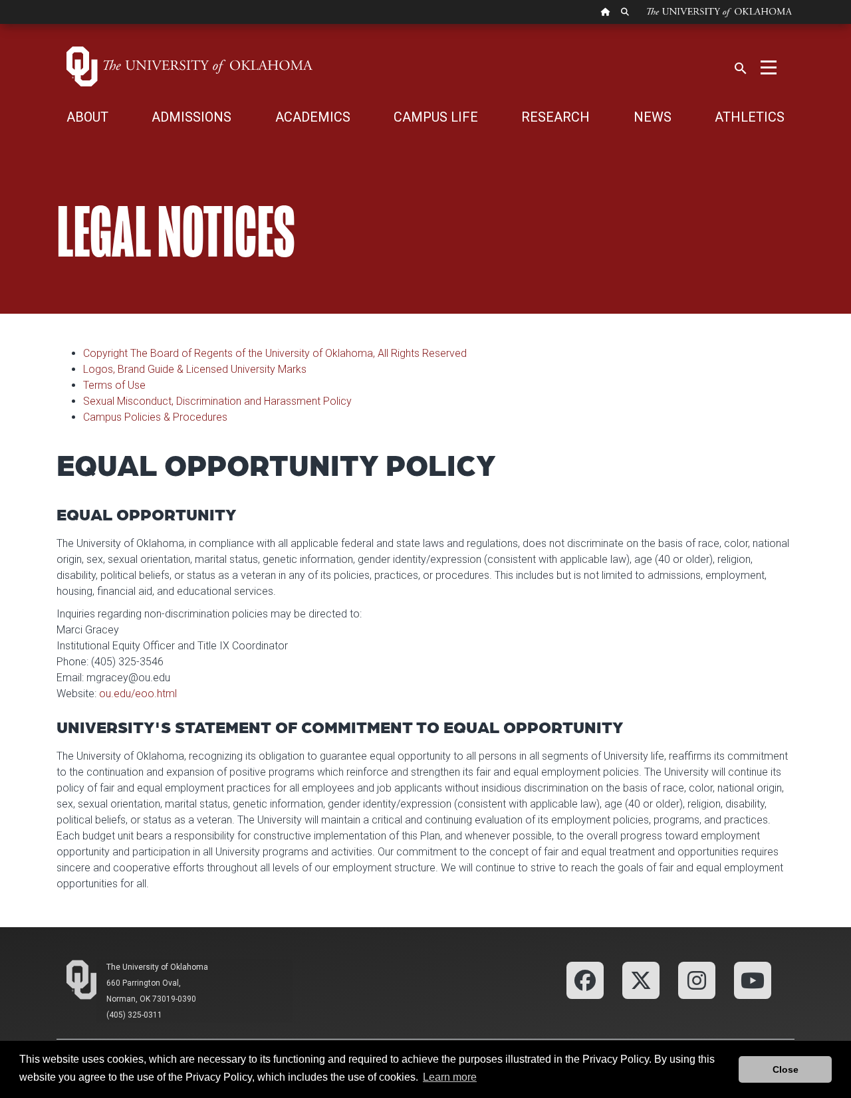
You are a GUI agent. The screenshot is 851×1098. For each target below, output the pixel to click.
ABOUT (87, 117)
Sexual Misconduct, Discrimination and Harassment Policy (217, 401)
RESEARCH (555, 117)
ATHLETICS (750, 117)
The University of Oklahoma (157, 967)
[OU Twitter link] (641, 979)
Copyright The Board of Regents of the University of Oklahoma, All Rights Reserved (275, 353)
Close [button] (785, 1069)
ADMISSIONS (191, 117)
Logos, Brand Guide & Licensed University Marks (194, 369)
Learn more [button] (450, 1077)
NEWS (652, 117)
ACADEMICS (312, 117)
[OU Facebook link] (585, 979)
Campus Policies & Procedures (155, 417)
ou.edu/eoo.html (138, 693)
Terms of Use (114, 385)
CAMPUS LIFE (436, 117)
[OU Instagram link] (696, 979)
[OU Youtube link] (752, 979)
